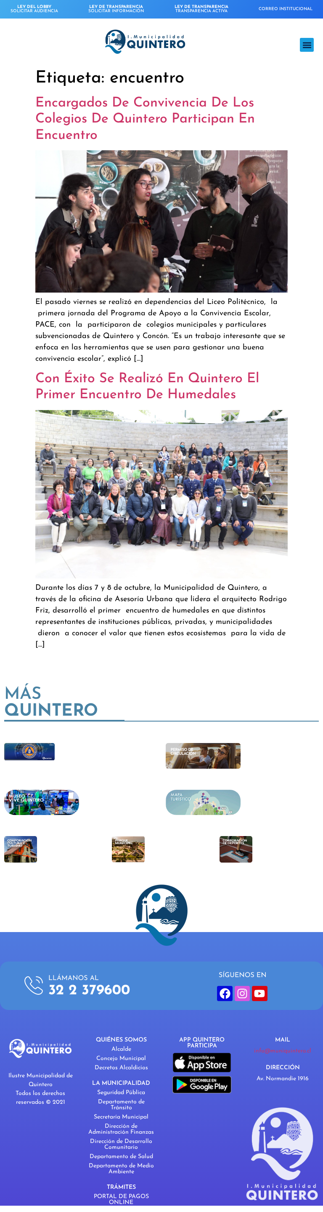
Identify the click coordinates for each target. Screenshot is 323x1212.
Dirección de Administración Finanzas (121, 1129)
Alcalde (121, 1049)
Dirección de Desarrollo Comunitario (121, 1144)
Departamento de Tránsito (121, 1105)
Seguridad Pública (121, 1092)
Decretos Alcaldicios (121, 1068)
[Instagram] (242, 993)
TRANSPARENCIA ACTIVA (201, 9)
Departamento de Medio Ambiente (121, 1169)
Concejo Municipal (121, 1058)
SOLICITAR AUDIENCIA (34, 9)
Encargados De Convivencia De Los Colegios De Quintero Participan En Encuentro (145, 119)
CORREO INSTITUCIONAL (285, 9)
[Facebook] (224, 993)
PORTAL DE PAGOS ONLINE (121, 1199)
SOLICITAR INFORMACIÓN (116, 9)
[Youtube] (259, 993)
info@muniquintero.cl (282, 1051)
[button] (307, 45)
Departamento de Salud (121, 1156)
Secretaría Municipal (121, 1117)
